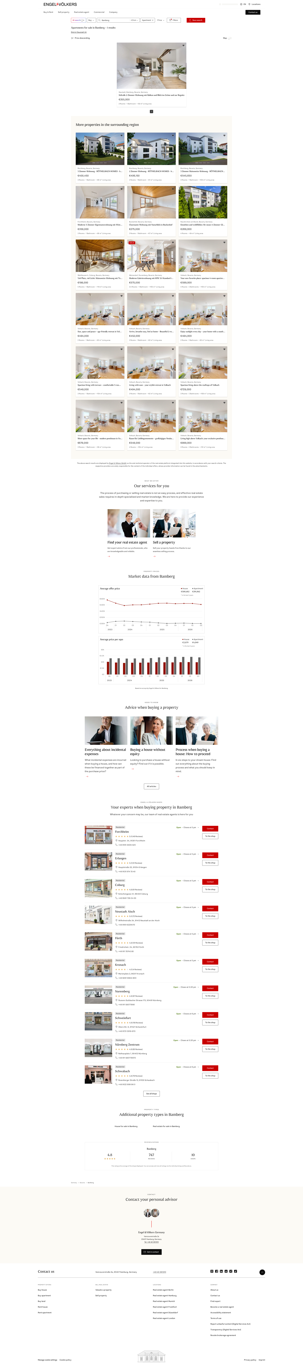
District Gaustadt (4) (79, 32)
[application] (151, 615)
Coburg (120, 885)
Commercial (99, 12)
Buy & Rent (48, 12)
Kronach (120, 965)
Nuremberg (122, 991)
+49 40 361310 (159, 1272)
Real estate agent (81, 12)
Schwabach (122, 1071)
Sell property (63, 12)
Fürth (118, 938)
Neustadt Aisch (125, 911)
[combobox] (113, 20)
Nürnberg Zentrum (127, 1044)
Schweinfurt (123, 1018)
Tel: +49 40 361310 (151, 1242)
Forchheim (122, 832)
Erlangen (120, 858)
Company (113, 12)
